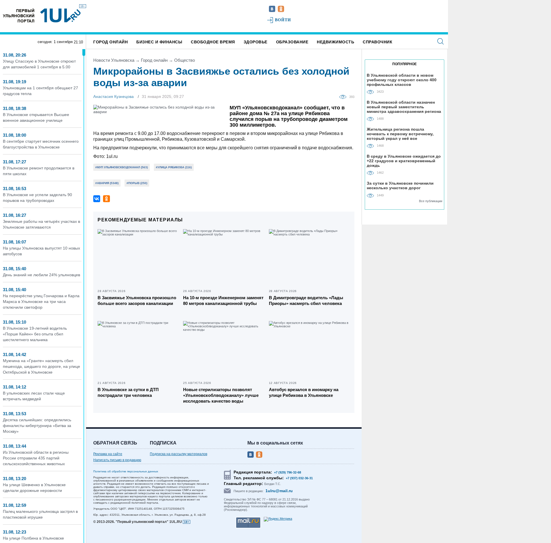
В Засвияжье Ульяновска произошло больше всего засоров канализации (137, 300)
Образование (292, 42)
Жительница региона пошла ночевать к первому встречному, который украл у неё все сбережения (400, 133)
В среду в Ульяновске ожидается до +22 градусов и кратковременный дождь (404, 160)
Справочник (377, 42)
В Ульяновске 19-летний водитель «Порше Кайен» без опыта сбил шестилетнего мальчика (35, 334)
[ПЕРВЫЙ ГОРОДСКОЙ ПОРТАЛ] (18, 15)
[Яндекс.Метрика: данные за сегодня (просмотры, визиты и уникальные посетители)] (278, 519)
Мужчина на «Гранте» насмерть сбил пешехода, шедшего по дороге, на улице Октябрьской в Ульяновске (41, 366)
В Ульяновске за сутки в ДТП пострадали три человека (128, 392)
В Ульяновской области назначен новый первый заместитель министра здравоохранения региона (404, 106)
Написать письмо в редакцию (117, 460)
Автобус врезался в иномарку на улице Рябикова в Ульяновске (303, 392)
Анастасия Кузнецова (113, 96)
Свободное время (213, 42)
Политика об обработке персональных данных (125, 471)
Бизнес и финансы (159, 42)
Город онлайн (110, 42)
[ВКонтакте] (96, 198)
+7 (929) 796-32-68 (287, 472)
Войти (283, 20)
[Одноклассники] (106, 198)
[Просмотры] (344, 96)
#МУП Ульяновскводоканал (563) (121, 167)
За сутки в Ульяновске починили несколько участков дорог (400, 185)
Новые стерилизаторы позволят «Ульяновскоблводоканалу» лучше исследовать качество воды (221, 395)
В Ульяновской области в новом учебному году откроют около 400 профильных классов (401, 79)
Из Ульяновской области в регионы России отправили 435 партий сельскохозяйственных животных (36, 458)
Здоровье (255, 42)
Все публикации (430, 201)
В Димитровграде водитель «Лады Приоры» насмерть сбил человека (306, 300)
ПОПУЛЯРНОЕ (404, 64)
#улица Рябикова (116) (174, 167)
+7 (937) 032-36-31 (299, 478)
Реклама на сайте (107, 454)
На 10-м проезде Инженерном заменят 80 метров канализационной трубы (223, 300)
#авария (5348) (107, 183)
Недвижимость (335, 42)
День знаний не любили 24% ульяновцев (41, 275)
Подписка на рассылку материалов (178, 454)
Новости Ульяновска (113, 60)
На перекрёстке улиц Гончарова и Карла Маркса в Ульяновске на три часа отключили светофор (41, 301)
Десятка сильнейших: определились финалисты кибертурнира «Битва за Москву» (37, 426)
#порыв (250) (137, 183)
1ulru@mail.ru (279, 490)
